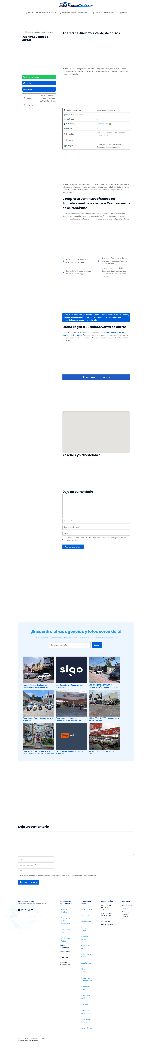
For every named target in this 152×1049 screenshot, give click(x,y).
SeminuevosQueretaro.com (29, 1041)
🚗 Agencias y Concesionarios (73, 13)
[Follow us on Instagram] (29, 910)
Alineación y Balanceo (86, 1020)
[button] (39, 77)
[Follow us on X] (25, 910)
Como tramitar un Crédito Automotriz (106, 907)
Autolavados (86, 963)
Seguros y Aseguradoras (86, 1011)
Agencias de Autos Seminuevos (66, 921)
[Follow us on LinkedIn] (22, 910)
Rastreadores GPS (86, 996)
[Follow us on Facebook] (19, 910)
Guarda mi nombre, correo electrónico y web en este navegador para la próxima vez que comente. (96, 539)
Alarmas (84, 1004)
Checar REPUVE (107, 925)
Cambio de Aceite (85, 946)
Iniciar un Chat (102, 124)
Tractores (64, 957)
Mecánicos (85, 915)
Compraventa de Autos (66, 931)
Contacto (125, 908)
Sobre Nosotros (127, 905)
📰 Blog (123, 13)
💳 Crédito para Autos (46, 13)
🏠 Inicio (29, 13)
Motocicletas (65, 952)
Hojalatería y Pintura (86, 970)
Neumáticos (86, 922)
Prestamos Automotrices (86, 979)
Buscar (97, 645)
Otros (89, 1028)
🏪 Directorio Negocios (103, 13)
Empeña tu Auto (85, 988)
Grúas (83, 1028)
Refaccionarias (87, 909)
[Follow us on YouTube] (32, 910)
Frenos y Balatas (84, 938)
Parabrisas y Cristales (86, 955)
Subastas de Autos (65, 939)
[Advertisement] (39, 59)
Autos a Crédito (64, 910)
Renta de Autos (84, 929)
